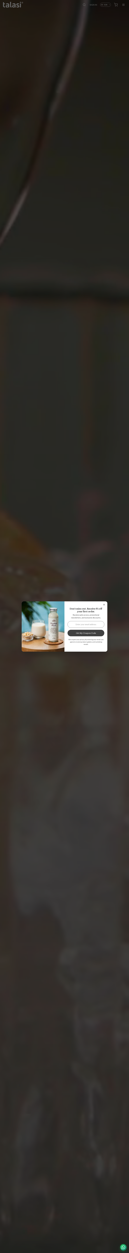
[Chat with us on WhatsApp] (123, 1247)
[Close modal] (104, 605)
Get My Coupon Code (86, 633)
